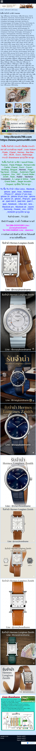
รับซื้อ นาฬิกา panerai (26, 70)
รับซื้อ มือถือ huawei (21, 79)
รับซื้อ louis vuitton (9, 65)
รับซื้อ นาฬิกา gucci (27, 74)
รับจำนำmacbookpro (22, 28)
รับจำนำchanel (28, 23)
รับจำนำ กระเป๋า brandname (14, 55)
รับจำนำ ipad (29, 37)
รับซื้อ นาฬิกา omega (14, 72)
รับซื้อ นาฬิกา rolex (15, 70)
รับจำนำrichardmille (20, 17)
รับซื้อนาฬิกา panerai (19, 67)
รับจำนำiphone (19, 30)
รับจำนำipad (11, 32)
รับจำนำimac (12, 30)
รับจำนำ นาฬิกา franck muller (25, 49)
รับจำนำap (24, 21)
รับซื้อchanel (25, 62)
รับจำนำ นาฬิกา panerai (17, 42)
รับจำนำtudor (11, 19)
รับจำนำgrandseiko (11, 33)
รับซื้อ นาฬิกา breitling (25, 72)
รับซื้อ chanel (8, 69)
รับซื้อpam (21, 60)
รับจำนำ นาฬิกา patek (15, 40)
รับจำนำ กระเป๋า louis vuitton (7, 37)
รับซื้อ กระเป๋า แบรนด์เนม (25, 81)
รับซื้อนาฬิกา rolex (29, 65)
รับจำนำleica (19, 33)
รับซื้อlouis (9, 63)
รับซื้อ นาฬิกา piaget (24, 76)
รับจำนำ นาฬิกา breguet (10, 48)
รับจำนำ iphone (15, 39)
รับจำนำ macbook (12, 28)
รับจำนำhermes (14, 16)
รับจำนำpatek (24, 19)
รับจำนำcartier (10, 25)
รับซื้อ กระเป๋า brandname (12, 81)
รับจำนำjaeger (21, 35)
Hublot (19, 177)
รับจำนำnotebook (23, 51)
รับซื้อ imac (22, 69)
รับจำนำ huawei (19, 53)
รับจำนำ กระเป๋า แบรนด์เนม (28, 55)
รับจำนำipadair (26, 32)
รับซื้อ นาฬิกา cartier (25, 78)
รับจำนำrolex (11, 17)
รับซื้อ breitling (14, 85)
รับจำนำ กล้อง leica (13, 51)
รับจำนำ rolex (29, 39)
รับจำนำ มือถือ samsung (9, 53)
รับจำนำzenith (11, 26)
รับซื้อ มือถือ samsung (11, 79)
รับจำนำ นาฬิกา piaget (22, 48)
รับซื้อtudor (6, 62)
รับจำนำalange (15, 23)
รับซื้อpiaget (15, 60)
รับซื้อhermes (7, 16)
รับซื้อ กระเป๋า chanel (20, 65)
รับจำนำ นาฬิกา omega (9, 44)
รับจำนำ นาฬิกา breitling (10, 46)
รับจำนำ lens (27, 53)
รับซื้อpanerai (8, 60)
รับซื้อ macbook (15, 69)
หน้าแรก (2, 10)
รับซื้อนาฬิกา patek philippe (7, 67)
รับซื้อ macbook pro (16, 83)
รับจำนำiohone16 (28, 30)
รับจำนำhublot (18, 26)
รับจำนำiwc (22, 23)
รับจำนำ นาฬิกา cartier (12, 49)
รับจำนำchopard (18, 25)
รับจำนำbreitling (26, 25)
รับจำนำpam (18, 21)
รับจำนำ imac (22, 39)
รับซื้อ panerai (7, 85)
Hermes (22, 169)
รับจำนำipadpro (18, 32)
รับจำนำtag (17, 19)
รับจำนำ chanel (25, 40)
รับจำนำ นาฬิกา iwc (20, 44)
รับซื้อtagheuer (27, 60)
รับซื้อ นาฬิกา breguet (14, 76)
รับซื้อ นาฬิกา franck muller (13, 78)
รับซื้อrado (29, 58)
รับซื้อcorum (13, 62)
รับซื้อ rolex (22, 63)
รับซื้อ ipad (9, 74)
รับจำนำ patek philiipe (20, 37)
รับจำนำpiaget (10, 21)
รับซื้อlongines (15, 63)
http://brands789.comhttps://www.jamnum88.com (18, 138)
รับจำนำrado (28, 17)
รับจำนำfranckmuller (13, 35)
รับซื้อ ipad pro (24, 83)
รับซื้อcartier (19, 62)
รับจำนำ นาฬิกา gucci (22, 46)
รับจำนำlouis (26, 33)
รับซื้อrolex (14, 58)
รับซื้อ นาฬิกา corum (17, 74)
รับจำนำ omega (31, 56)
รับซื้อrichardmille (22, 58)
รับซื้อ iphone (29, 69)
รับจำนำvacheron (30, 35)
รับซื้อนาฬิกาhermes (23, 16)
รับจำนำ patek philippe (6, 58)
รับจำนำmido (25, 26)
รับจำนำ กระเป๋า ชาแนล (21, 56)
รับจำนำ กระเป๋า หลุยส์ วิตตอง (8, 56)
